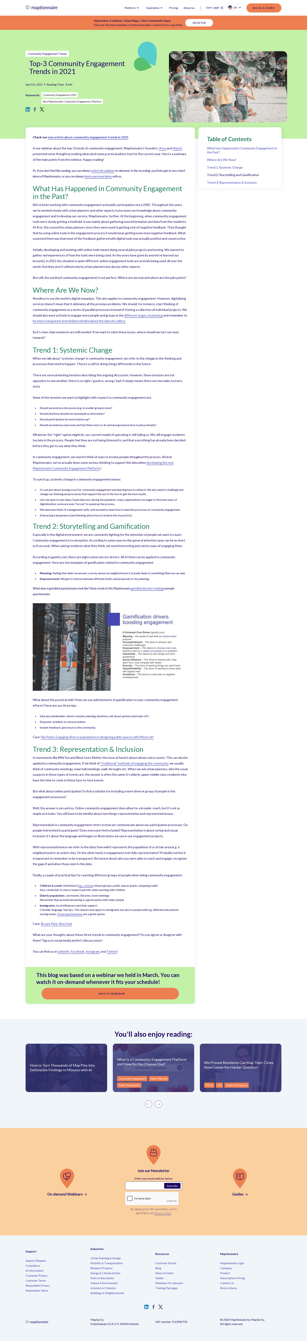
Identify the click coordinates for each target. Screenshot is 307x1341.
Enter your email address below (153, 1178)
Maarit (177, 148)
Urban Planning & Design (105, 1258)
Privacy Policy (162, 1213)
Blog (158, 1268)
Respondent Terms (37, 1290)
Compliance (33, 1265)
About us (189, 7)
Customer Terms (36, 1280)
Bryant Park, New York (56, 924)
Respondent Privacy (38, 1285)
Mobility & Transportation (106, 1263)
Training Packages (166, 1288)
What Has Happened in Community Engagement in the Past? (242, 150)
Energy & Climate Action (105, 1273)
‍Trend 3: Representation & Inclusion (232, 182)
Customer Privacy (36, 1275)
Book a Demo (228, 1288)
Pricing (173, 7)
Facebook (77, 951)
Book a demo (264, 7)
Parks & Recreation (102, 1278)
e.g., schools (85, 885)
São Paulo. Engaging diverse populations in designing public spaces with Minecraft (97, 737)
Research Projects (101, 1268)
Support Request (36, 1260)
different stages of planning (143, 315)
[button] (132, 8)
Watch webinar (112, 993)
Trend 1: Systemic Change (225, 167)
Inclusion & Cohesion (103, 1288)
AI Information (35, 1270)
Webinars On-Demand (169, 1283)
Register (199, 22)
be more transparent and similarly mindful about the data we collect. (79, 321)
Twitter (112, 951)
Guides (159, 1278)
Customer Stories (165, 1263)
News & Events (164, 1273)
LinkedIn (63, 951)
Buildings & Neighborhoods (107, 1293)
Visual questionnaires (70, 914)
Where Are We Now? (221, 160)
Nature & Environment (104, 1283)
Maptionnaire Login (232, 1263)
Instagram (93, 951)
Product (225, 1273)
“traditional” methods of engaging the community (134, 763)
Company (226, 1268)
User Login (212, 7)
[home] (46, 8)
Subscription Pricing (232, 1278)
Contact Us (227, 1283)
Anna (162, 148)
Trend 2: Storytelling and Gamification (233, 175)
